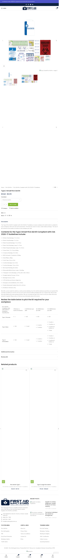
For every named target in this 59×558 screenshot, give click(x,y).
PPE (2, 533)
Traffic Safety (4, 541)
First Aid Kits (9, 187)
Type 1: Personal (6, 317)
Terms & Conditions (25, 533)
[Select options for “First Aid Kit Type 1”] (3, 481)
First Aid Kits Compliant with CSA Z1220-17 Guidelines (26, 187)
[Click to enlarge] (4, 66)
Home (2, 187)
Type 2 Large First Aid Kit (44, 484)
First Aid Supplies (5, 531)
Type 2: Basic (5, 327)
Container (3, 197)
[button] (2, 40)
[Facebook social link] (26, 4)
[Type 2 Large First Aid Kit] (44, 425)
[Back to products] (55, 187)
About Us (23, 528)
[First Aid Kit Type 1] (15, 425)
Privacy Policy (24, 531)
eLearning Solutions (44, 541)
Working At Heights (45, 533)
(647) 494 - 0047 (7, 519)
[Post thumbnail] (37, 505)
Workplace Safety (5, 539)
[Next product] (57, 187)
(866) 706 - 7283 (7, 517)
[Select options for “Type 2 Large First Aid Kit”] (32, 481)
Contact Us (23, 536)
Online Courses (43, 539)
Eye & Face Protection (6, 536)
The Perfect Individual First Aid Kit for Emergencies (51, 514)
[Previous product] (53, 187)
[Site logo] (29, 8)
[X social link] (28, 4)
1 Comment (53, 508)
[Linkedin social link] (33, 4)
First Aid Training (44, 528)
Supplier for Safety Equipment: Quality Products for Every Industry (50, 504)
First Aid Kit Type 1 (15, 484)
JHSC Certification (44, 536)
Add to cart (13, 204)
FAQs (22, 539)
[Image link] (15, 502)
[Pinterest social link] (30, 4)
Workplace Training (44, 531)
